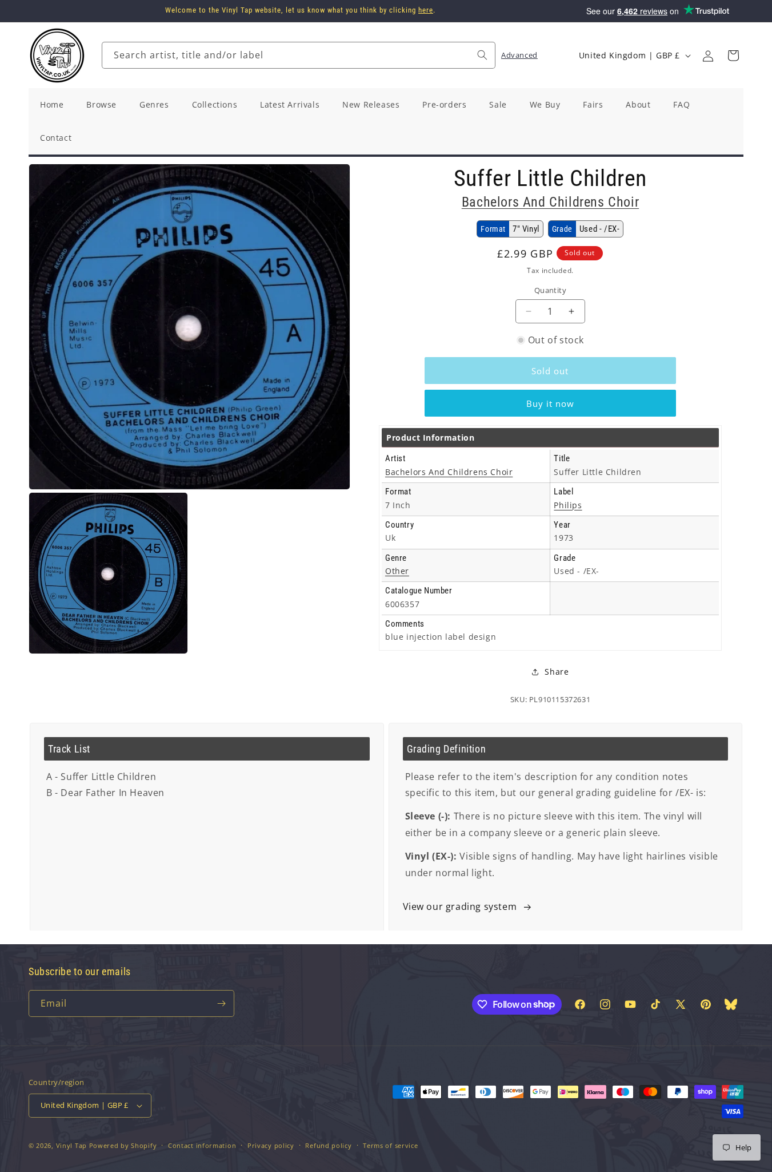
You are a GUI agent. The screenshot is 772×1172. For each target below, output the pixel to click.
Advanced (519, 55)
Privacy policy (270, 1145)
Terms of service (390, 1145)
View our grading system (460, 906)
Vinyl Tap (71, 1145)
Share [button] (557, 671)
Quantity (550, 290)
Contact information (202, 1145)
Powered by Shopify (123, 1145)
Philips (568, 505)
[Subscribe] (221, 1003)
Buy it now (550, 403)
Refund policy (328, 1145)
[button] (733, 55)
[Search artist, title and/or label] (482, 55)
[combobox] (298, 55)
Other (397, 570)
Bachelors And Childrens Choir (550, 202)
